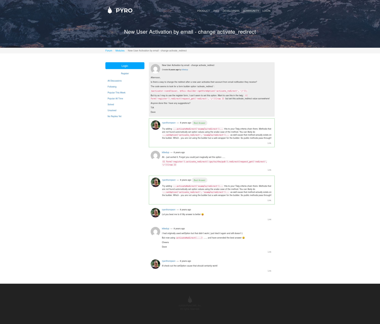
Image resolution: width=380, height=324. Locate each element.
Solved (111, 104)
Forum (108, 50)
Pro (216, 10)
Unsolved (112, 110)
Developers (231, 10)
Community (251, 10)
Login (266, 10)
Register (125, 73)
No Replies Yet (114, 116)
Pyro (123, 10)
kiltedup (185, 69)
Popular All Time (115, 98)
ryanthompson (169, 122)
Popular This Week (116, 92)
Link (269, 143)
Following (112, 86)
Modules (120, 50)
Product (203, 10)
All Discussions (115, 80)
